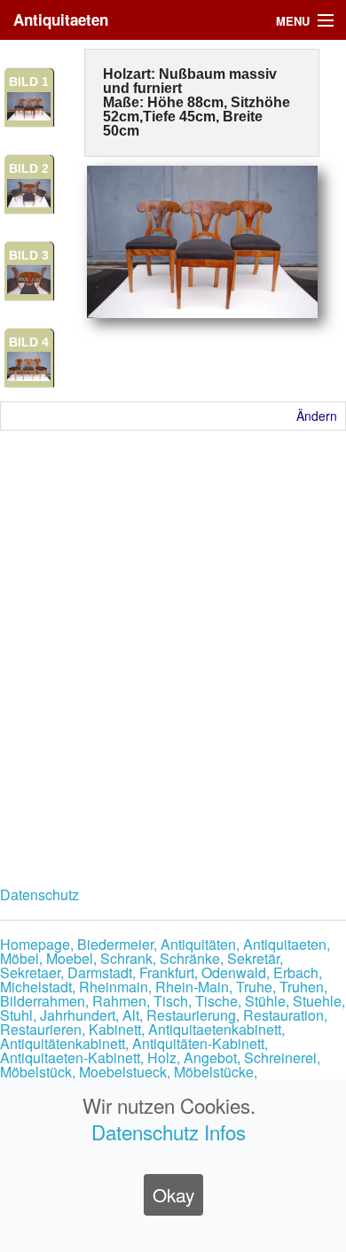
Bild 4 (29, 342)
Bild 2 (29, 168)
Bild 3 (29, 255)
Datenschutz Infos (168, 1131)
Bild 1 (29, 81)
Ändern (316, 415)
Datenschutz (39, 894)
